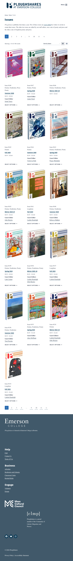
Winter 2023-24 (32, 271)
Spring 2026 (31, 91)
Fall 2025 (8, 153)
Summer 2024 (54, 212)
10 (34, 36)
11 (39, 36)
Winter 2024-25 (10, 212)
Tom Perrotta (9, 341)
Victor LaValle (31, 161)
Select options (10, 105)
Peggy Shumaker (55, 161)
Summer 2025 (31, 153)
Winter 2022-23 (55, 330)
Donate (7, 491)
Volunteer (8, 488)
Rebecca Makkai (55, 220)
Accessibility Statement (22, 555)
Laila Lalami (8, 279)
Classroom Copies (10, 475)
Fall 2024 (30, 212)
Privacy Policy (9, 555)
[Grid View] (62, 43)
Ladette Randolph (32, 220)
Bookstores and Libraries (12, 472)
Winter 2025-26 (55, 91)
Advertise (7, 469)
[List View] (66, 43)
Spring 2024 (8, 271)
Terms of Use (9, 459)
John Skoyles (9, 220)
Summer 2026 (9, 93)
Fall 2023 (52, 271)
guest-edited (47, 25)
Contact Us (8, 456)
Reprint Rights (9, 478)
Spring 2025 (53, 153)
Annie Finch (31, 99)
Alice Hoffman (31, 338)
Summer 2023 (9, 333)
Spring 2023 (31, 330)
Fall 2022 (8, 389)
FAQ (6, 453)
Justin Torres (8, 101)
